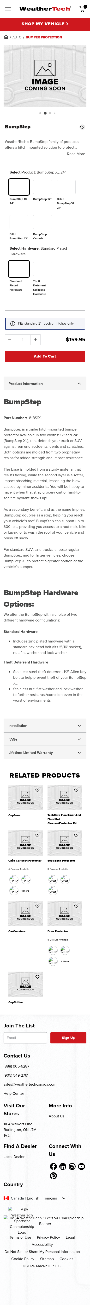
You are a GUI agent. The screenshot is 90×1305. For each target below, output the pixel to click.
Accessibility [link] (42, 1244)
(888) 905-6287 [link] (16, 1066)
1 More (25, 891)
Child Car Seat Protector (25, 861)
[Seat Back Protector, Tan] (65, 879)
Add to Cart (45, 356)
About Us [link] (56, 1116)
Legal (70, 1237)
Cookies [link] (66, 1259)
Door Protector (58, 931)
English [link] (33, 1198)
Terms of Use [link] (20, 1237)
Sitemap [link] (47, 1259)
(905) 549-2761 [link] (16, 1075)
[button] (40, 113)
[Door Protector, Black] (53, 950)
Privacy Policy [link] (48, 1237)
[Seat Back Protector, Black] (53, 879)
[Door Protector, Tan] (65, 950)
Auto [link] (17, 37)
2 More (65, 961)
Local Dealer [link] (14, 1156)
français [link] (49, 1198)
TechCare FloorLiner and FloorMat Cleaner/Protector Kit (64, 819)
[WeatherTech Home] (45, 9)
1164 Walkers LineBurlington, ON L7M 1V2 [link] (20, 1129)
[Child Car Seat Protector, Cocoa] (25, 879)
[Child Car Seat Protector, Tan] (13, 890)
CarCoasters (16, 931)
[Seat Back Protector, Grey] (53, 890)
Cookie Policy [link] (22, 1259)
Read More (76, 154)
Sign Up (68, 1037)
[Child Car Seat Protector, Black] (13, 879)
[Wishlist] (82, 127)
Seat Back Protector (61, 861)
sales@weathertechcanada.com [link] (30, 1084)
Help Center (14, 1093)
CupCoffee (15, 1002)
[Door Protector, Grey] (53, 961)
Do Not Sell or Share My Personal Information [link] (42, 1251)
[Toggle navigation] (8, 9)
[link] (6, 37)
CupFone (14, 815)
